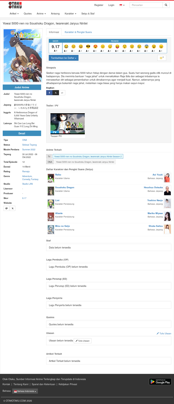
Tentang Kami (20, 384)
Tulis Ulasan (84, 340)
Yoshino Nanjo (155, 200)
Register (98, 5)
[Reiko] (51, 178)
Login (111, 5)
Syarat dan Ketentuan (43, 384)
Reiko (58, 174)
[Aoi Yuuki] (167, 177)
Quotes (28, 13)
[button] (122, 5)
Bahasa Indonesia (26, 391)
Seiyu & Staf (87, 13)
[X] (12, 208)
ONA (24, 139)
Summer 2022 (28, 149)
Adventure (27, 176)
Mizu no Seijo (62, 226)
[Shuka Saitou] (167, 228)
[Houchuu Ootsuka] (167, 190)
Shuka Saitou (156, 226)
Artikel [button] (13, 13)
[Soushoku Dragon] (51, 190)
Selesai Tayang (29, 144)
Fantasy (34, 179)
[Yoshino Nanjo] (167, 203)
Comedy (26, 179)
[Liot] (51, 203)
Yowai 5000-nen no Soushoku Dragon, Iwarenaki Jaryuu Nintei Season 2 (88, 156)
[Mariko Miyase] (167, 216)
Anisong (55, 13)
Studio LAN (27, 183)
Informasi (54, 32)
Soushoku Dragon (64, 187)
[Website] (6, 208)
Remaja (26, 171)
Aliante (59, 213)
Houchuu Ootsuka (153, 187)
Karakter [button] (70, 13)
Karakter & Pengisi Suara (78, 32)
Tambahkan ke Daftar (63, 58)
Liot (57, 200)
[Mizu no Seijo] (51, 229)
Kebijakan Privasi (68, 384)
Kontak (6, 384)
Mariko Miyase (155, 213)
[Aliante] (51, 216)
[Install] (160, 381)
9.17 (24, 198)
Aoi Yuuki (158, 174)
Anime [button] (40, 13)
